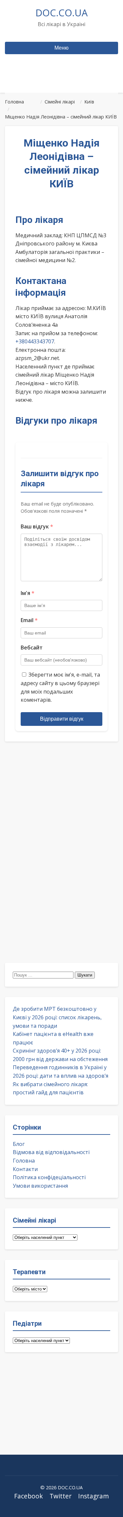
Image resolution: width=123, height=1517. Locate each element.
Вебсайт (32, 647)
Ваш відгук (37, 526)
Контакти (25, 1169)
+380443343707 (34, 341)
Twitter (61, 1496)
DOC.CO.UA (61, 12)
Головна (24, 1160)
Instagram (93, 1496)
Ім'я (27, 593)
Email (29, 620)
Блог (19, 1144)
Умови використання (40, 1185)
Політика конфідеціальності (49, 1177)
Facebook (28, 1496)
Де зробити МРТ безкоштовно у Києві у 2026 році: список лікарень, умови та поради (57, 1017)
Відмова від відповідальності (51, 1152)
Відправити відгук (61, 719)
